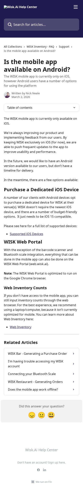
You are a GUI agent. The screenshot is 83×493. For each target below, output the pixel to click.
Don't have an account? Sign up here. (41, 462)
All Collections (13, 46)
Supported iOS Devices (26, 234)
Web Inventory (20, 327)
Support (64, 46)
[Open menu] (75, 7)
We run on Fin (44, 482)
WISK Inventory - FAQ (40, 46)
